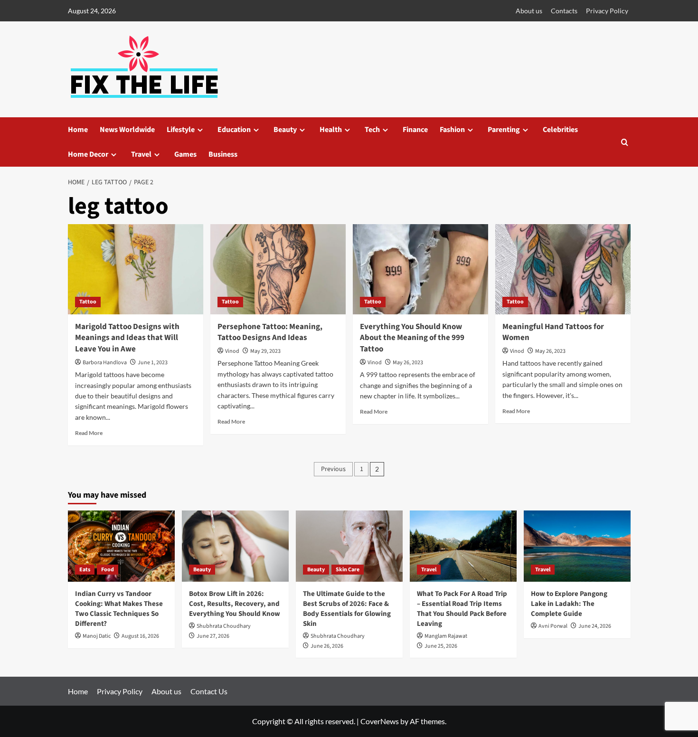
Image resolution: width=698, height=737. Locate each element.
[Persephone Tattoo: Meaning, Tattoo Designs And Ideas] (278, 269)
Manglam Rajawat (445, 636)
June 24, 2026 (594, 626)
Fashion (452, 129)
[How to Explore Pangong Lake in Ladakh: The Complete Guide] (577, 546)
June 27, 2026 (213, 636)
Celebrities (560, 129)
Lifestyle (181, 129)
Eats (84, 570)
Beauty (285, 129)
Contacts (564, 11)
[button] (625, 142)
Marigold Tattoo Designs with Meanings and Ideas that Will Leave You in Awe (127, 338)
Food (107, 570)
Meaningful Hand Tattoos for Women (553, 332)
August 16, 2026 (140, 636)
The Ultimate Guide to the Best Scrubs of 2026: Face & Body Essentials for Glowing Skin (347, 609)
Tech (372, 129)
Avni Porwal (552, 626)
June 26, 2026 (327, 646)
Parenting (504, 129)
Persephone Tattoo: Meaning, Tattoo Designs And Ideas (269, 332)
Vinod (232, 351)
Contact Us (208, 691)
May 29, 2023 (265, 351)
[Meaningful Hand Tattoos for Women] (563, 269)
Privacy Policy (607, 11)
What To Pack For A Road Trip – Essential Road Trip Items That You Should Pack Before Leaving (462, 609)
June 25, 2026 (440, 646)
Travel (141, 154)
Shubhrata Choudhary (224, 626)
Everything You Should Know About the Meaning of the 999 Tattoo (412, 338)
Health (331, 129)
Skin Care (347, 570)
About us (529, 11)
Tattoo (87, 302)
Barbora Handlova (105, 363)
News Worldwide (127, 129)
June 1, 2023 (153, 363)
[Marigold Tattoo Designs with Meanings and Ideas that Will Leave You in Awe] (135, 269)
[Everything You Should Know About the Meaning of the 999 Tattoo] (420, 269)
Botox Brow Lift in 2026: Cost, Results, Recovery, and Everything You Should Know (234, 604)
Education (234, 129)
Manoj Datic (97, 636)
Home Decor (88, 154)
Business (222, 154)
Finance (415, 129)
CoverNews (379, 721)
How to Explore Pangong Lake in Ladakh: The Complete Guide (569, 604)
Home (78, 129)
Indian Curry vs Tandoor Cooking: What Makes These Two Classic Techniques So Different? (119, 609)
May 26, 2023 (408, 363)
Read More (89, 432)
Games (185, 154)
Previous (333, 469)
